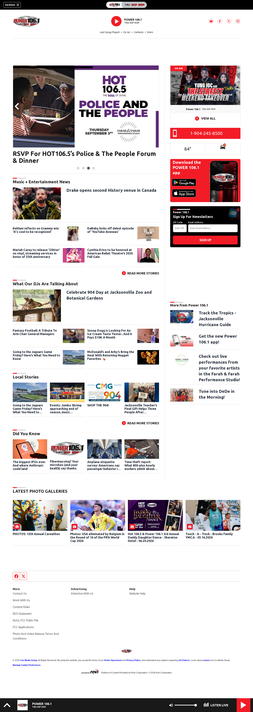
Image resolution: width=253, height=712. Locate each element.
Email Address (195, 222)
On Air (126, 32)
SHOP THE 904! (98, 405)
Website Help (137, 593)
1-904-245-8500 (206, 133)
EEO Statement (22, 613)
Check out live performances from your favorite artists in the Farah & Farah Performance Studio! (219, 368)
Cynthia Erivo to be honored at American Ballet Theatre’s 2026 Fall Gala (110, 253)
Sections (10, 4)
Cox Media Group (28, 660)
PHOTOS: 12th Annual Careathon (36, 534)
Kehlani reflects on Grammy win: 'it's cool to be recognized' (36, 230)
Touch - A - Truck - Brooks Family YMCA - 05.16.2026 (209, 535)
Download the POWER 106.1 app (187, 167)
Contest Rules (21, 606)
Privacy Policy (133, 660)
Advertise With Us (82, 593)
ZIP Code (178, 222)
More (150, 32)
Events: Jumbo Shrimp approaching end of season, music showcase (66, 408)
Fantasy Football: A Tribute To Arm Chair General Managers (35, 332)
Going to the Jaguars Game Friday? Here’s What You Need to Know (36, 355)
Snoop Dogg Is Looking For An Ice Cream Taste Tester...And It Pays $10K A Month (109, 334)
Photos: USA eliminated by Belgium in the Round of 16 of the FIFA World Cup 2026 (97, 537)
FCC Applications (23, 627)
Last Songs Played (109, 32)
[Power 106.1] (126, 4)
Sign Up (205, 240)
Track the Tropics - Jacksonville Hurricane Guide (217, 319)
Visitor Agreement (113, 660)
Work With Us (21, 600)
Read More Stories (143, 273)
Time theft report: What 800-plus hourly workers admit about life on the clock (139, 465)
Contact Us (20, 593)
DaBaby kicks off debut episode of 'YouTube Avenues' (110, 230)
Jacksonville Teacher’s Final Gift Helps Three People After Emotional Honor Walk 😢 (140, 408)
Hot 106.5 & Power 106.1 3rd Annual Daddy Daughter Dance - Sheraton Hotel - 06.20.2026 (153, 537)
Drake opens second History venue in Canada (111, 190)
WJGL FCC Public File (25, 620)
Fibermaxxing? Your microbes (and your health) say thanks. (64, 465)
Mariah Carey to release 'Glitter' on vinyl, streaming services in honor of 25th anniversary (36, 253)
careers (206, 660)
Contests (139, 32)
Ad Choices (184, 660)
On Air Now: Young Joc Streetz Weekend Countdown (205, 96)
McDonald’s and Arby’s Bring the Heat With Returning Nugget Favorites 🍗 (110, 355)
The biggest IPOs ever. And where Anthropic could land (29, 465)
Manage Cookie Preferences (27, 665)
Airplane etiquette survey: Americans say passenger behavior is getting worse (103, 465)
